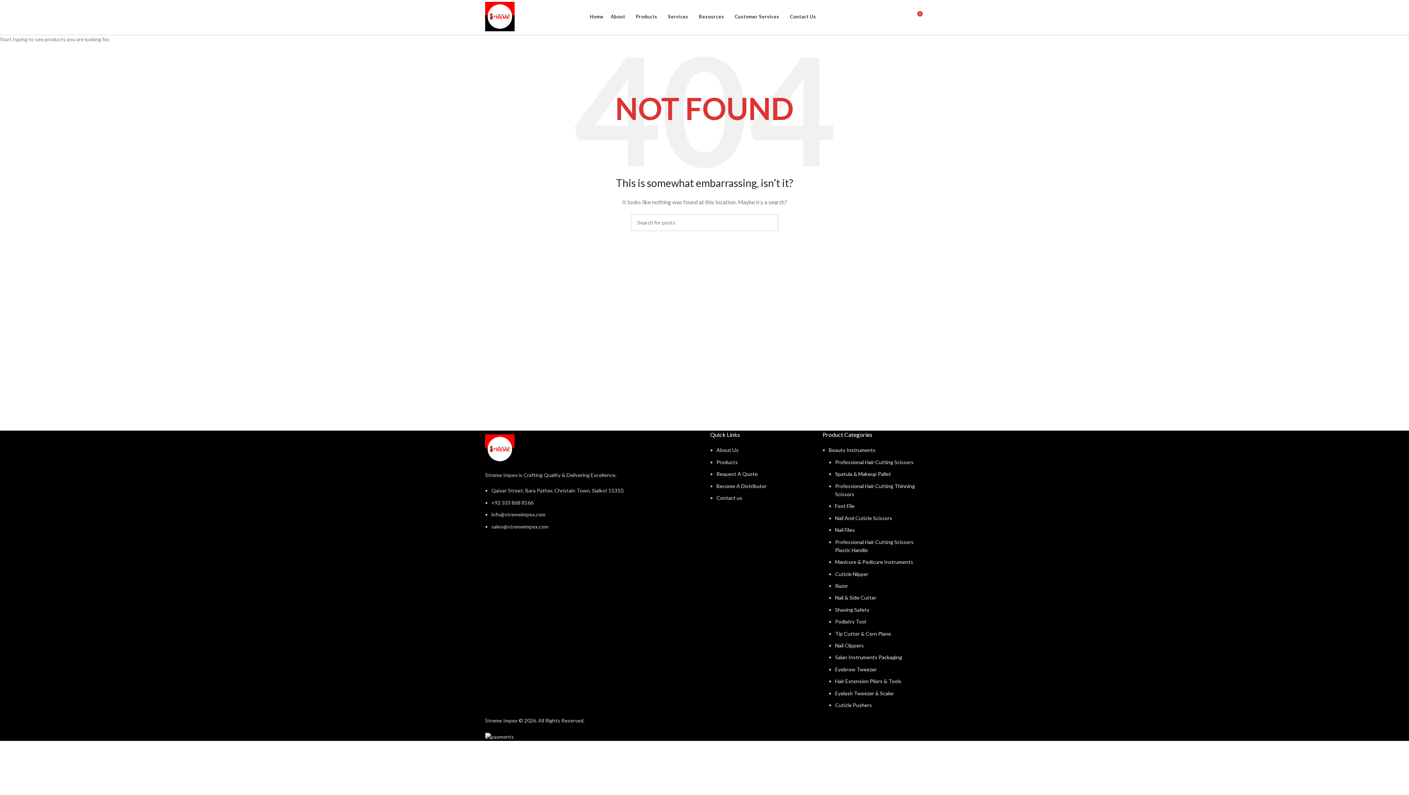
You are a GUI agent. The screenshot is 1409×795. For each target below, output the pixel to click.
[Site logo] (500, 16)
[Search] (903, 16)
